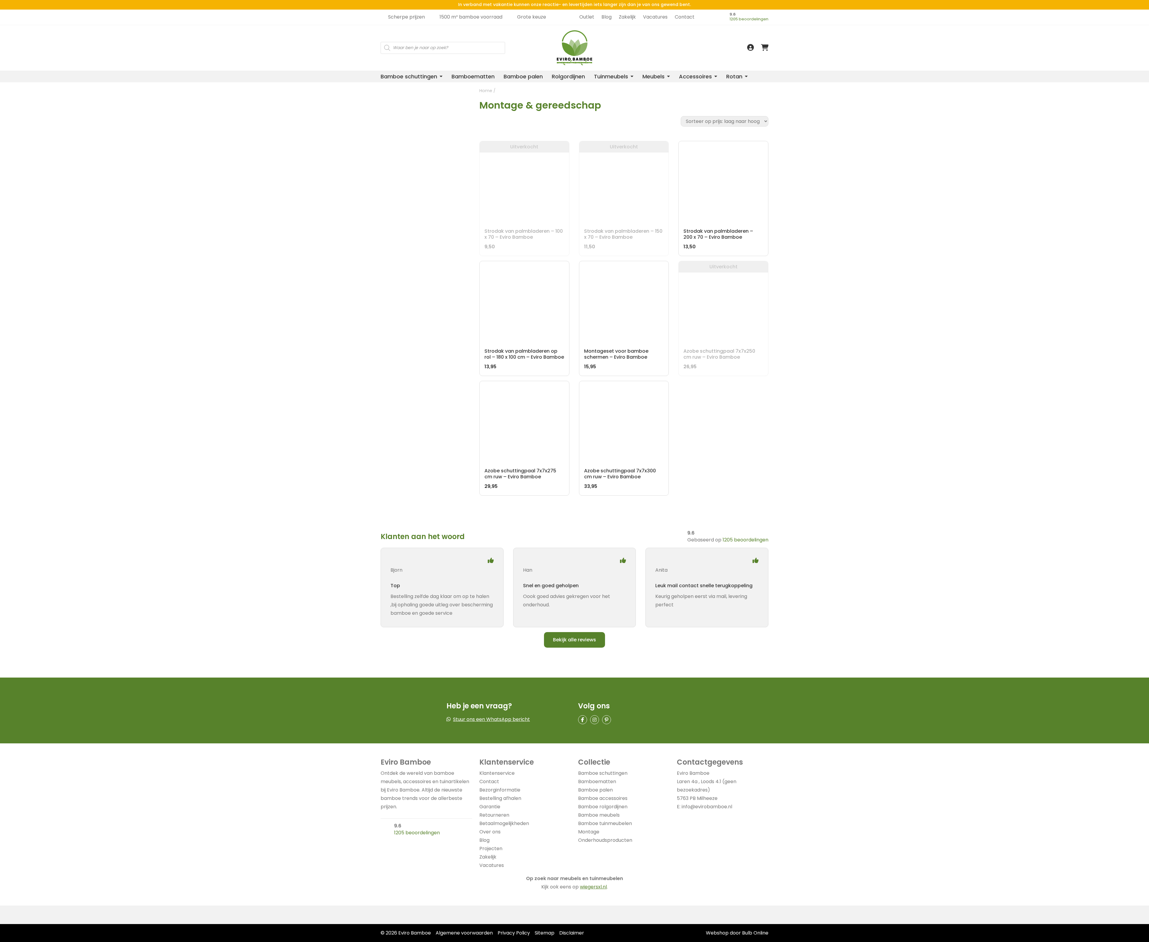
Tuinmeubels (611, 76)
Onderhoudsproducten (605, 840)
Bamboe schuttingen (409, 76)
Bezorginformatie (499, 789)
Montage (588, 831)
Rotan (734, 76)
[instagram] (594, 719)
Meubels (653, 76)
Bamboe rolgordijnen (602, 806)
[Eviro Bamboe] (574, 48)
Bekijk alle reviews (574, 639)
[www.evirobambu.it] (705, 39)
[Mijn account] (750, 48)
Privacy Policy (514, 932)
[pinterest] (606, 719)
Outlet (586, 16)
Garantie (489, 806)
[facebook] (582, 719)
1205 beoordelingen (748, 19)
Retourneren (494, 815)
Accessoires (695, 76)
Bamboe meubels (599, 815)
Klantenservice (497, 773)
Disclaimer (571, 932)
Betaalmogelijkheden (504, 823)
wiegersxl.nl (593, 886)
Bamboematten (473, 76)
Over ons (490, 831)
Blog (606, 16)
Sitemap (544, 932)
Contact (684, 16)
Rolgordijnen (568, 76)
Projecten (490, 848)
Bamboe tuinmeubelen (605, 823)
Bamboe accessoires (602, 798)
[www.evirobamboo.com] (705, 33)
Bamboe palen (523, 76)
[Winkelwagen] (764, 48)
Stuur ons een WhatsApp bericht (491, 719)
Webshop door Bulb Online (737, 932)
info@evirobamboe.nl (707, 806)
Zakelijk (627, 16)
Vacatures (655, 16)
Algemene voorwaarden (464, 932)
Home (485, 91)
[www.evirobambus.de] (705, 26)
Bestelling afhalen (500, 798)
